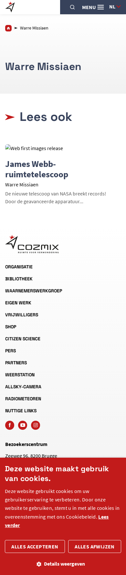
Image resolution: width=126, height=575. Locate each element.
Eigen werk (18, 303)
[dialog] (63, 516)
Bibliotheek (19, 279)
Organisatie (19, 267)
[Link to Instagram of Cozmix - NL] (35, 425)
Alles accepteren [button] (34, 546)
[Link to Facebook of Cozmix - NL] (9, 425)
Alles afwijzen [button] (95, 546)
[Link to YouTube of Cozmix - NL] (22, 425)
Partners (16, 363)
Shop (10, 327)
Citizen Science (22, 339)
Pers (10, 351)
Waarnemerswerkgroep (33, 291)
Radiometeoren (23, 399)
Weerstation (20, 375)
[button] (63, 564)
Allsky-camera (23, 387)
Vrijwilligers (21, 315)
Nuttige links (21, 411)
